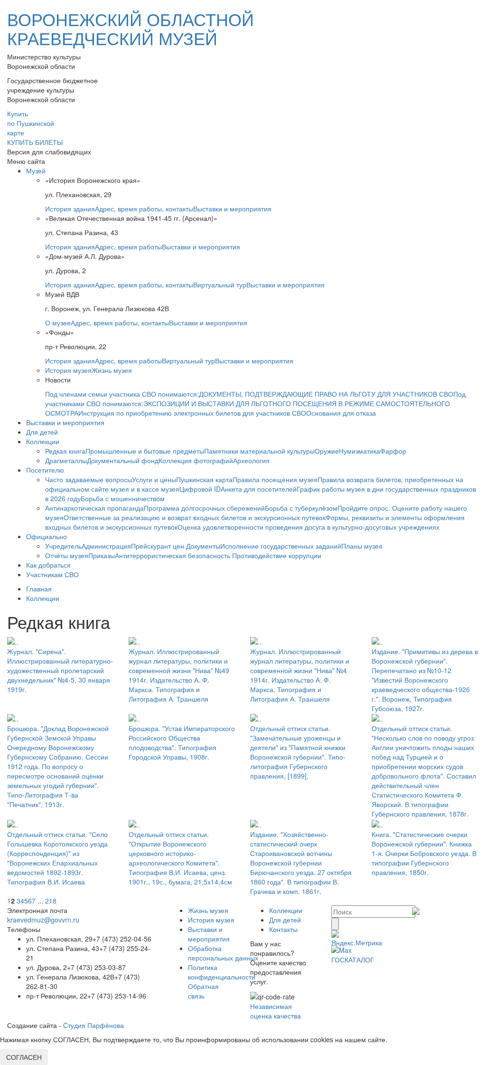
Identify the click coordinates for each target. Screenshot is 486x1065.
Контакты (283, 929)
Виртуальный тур (219, 284)
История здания (70, 208)
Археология (251, 460)
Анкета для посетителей (259, 489)
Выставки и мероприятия (232, 208)
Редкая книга (65, 451)
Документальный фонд (123, 460)
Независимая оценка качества (275, 1010)
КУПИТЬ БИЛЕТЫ (35, 142)
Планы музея (362, 546)
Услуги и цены (154, 479)
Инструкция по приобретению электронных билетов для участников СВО (192, 413)
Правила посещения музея (275, 479)
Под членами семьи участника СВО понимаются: (122, 394)
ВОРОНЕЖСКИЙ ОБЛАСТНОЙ (130, 28)
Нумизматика (359, 451)
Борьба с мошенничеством (123, 498)
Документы (203, 546)
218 (50, 900)
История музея (68, 370)
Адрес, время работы (128, 246)
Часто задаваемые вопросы (88, 479)
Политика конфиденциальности (221, 971)
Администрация (106, 546)
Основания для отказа (341, 413)
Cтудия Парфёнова (93, 1025)
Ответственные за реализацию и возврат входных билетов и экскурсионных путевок (195, 517)
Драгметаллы (66, 460)
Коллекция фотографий (196, 460)
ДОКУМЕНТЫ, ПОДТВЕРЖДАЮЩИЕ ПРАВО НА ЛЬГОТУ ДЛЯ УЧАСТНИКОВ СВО (326, 394)
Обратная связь (203, 990)
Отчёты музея (66, 555)
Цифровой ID (200, 489)
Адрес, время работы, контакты (144, 208)
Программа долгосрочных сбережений (204, 508)
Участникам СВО (52, 574)
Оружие (327, 451)
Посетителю (45, 470)
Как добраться (48, 565)
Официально (46, 536)
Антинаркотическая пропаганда (94, 508)
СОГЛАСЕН (24, 1057)
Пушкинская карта (204, 479)
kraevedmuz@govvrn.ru (43, 919)
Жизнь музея (112, 370)
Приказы (101, 555)
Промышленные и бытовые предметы (144, 451)
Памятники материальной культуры (259, 451)
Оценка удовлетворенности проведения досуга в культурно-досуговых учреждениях (308, 527)
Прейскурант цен (158, 546)
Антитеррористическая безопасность (173, 555)
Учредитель (63, 546)
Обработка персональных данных (223, 952)
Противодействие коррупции (276, 555)
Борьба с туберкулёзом (301, 508)
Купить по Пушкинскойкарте (30, 123)
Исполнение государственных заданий (280, 546)
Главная (39, 588)
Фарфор (393, 451)
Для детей (42, 432)
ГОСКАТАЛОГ (352, 959)
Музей (36, 170)
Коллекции (42, 441)
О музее (58, 322)
